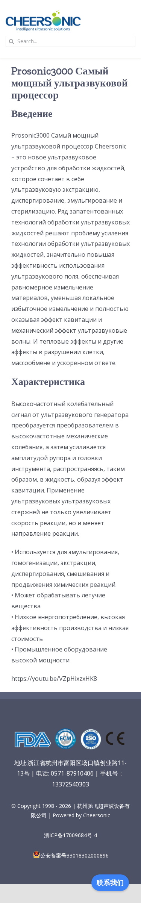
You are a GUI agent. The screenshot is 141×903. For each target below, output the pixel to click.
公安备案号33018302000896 (74, 855)
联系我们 (110, 882)
